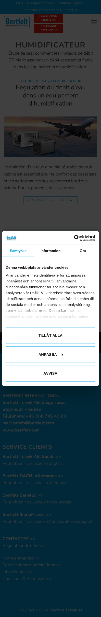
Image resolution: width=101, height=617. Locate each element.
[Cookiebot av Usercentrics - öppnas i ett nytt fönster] (73, 238)
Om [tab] (83, 251)
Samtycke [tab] (18, 251)
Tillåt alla (50, 335)
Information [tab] (50, 251)
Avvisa (50, 373)
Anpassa (47, 354)
